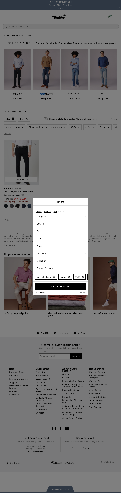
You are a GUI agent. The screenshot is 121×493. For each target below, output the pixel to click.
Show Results (60, 286)
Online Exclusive (45, 268)
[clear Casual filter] (68, 276)
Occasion (41, 260)
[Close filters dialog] (85, 202)
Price (39, 246)
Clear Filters (40, 292)
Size (39, 238)
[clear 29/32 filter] (82, 276)
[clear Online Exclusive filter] (53, 276)
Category (41, 216)
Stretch (40, 223)
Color (39, 231)
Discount (41, 253)
